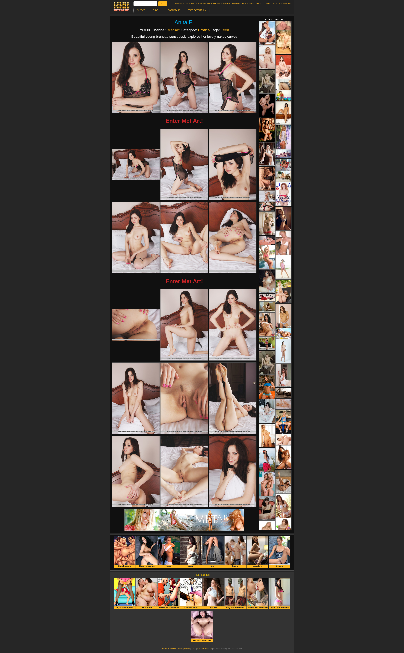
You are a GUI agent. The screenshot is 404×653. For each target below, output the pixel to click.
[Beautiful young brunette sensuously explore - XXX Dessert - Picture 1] (136, 77)
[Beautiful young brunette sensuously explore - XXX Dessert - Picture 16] (136, 471)
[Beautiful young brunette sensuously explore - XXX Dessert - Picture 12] (232, 325)
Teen (225, 30)
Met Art (173, 30)
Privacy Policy (184, 649)
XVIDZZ (269, 3)
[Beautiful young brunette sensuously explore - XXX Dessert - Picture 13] (136, 398)
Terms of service (169, 649)
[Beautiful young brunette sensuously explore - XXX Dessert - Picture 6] (232, 164)
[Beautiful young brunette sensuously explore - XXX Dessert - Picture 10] (136, 325)
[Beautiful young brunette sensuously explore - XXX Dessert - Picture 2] (184, 77)
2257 (193, 649)
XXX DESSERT (121, 7)
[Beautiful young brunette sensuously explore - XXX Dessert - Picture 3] (232, 77)
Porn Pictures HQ (255, 3)
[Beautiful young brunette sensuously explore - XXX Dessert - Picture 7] (136, 237)
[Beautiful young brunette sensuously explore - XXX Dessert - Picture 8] (184, 237)
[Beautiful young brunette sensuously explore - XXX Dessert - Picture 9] (232, 237)
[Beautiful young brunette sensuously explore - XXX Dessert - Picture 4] (136, 164)
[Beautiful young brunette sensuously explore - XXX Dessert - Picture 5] (184, 164)
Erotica (204, 30)
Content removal (204, 649)
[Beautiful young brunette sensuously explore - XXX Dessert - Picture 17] (184, 471)
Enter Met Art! (184, 121)
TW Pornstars (239, 3)
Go (162, 4)
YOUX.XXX (189, 3)
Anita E (183, 22)
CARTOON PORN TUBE (221, 3)
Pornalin (179, 3)
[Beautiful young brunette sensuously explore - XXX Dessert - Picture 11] (184, 325)
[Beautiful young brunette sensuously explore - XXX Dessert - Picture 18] (232, 471)
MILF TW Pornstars (282, 3)
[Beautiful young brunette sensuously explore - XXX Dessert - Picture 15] (232, 398)
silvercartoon (202, 3)
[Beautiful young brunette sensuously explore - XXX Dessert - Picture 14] (184, 398)
